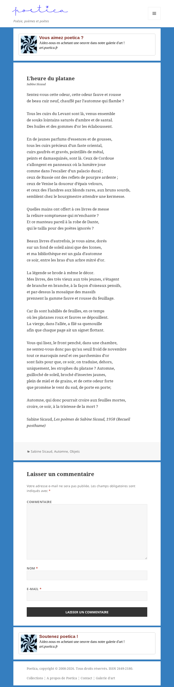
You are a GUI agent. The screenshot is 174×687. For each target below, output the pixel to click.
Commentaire (39, 502)
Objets (75, 451)
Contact (86, 678)
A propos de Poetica (62, 678)
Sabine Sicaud (41, 451)
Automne (61, 451)
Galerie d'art (105, 678)
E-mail (34, 589)
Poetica (32, 668)
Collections (35, 678)
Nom (32, 568)
